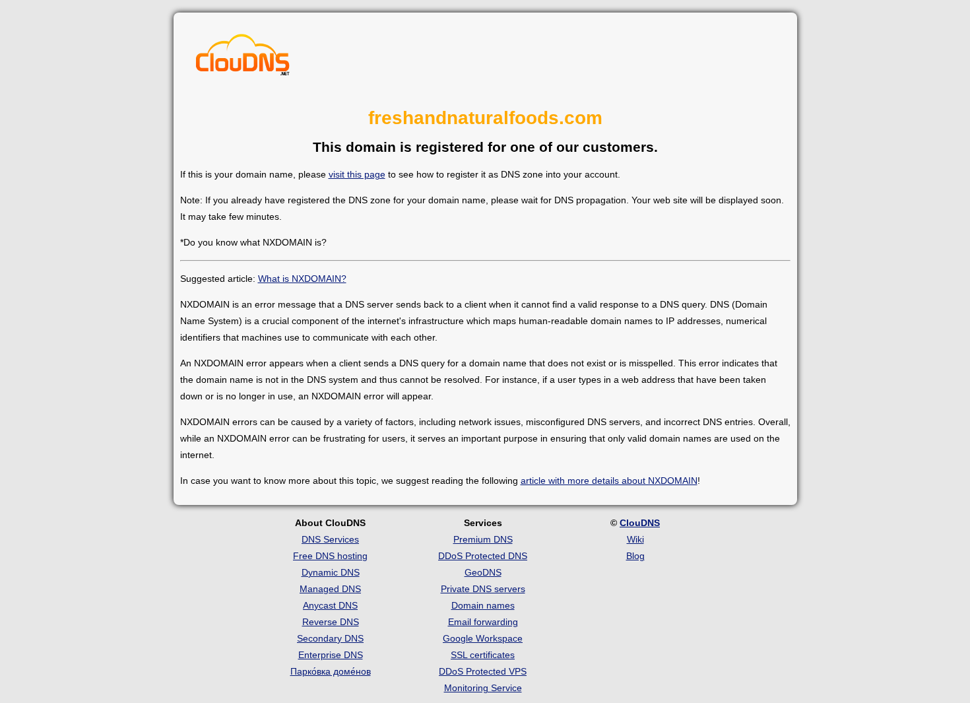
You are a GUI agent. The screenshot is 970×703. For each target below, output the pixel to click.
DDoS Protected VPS (483, 671)
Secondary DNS (330, 638)
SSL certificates (483, 655)
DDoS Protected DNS (482, 556)
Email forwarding (483, 622)
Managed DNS (330, 589)
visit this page (357, 174)
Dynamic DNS (331, 572)
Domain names (483, 605)
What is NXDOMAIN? (302, 278)
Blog (635, 556)
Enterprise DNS (330, 655)
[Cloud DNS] (242, 58)
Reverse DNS (330, 622)
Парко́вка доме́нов (330, 671)
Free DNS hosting (330, 556)
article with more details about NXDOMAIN (609, 480)
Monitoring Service (483, 688)
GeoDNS (483, 572)
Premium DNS (483, 539)
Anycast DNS (330, 605)
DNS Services (330, 539)
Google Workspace (483, 638)
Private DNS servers (483, 589)
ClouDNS (640, 523)
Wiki (635, 539)
